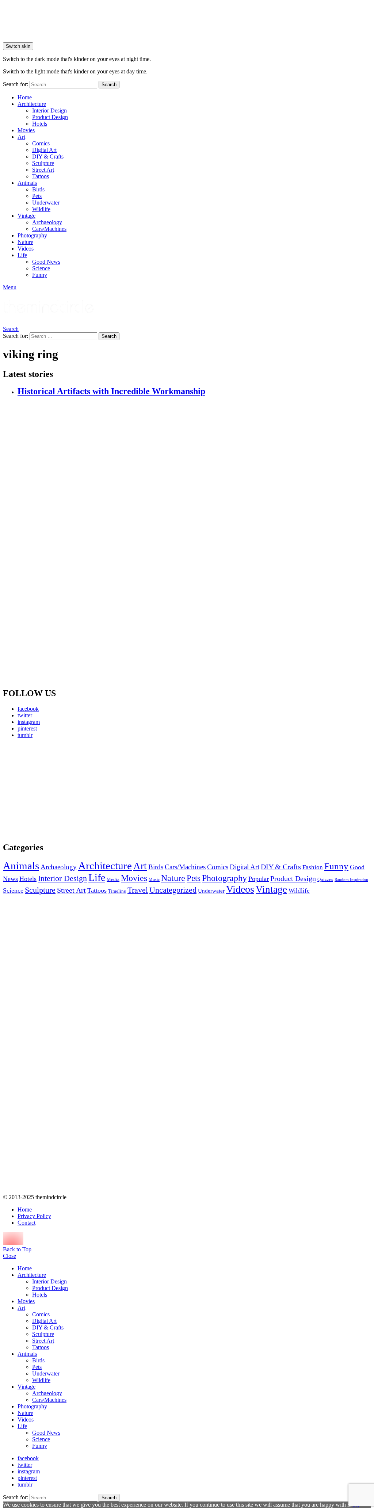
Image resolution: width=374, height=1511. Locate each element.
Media (113, 879)
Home (25, 97)
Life (22, 255)
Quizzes (325, 879)
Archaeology (47, 222)
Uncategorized (172, 889)
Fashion (312, 867)
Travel (137, 890)
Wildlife (41, 209)
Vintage (26, 216)
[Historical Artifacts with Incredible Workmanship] (194, 542)
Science (41, 268)
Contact (26, 1223)
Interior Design (49, 110)
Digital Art (44, 150)
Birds (38, 189)
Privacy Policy (34, 1216)
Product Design (50, 117)
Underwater (46, 202)
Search (109, 84)
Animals (27, 183)
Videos (26, 248)
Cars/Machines (49, 229)
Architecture (32, 104)
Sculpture (43, 163)
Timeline (117, 891)
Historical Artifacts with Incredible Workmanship (111, 391)
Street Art (43, 170)
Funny (39, 275)
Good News (46, 262)
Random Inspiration (351, 880)
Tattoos (40, 176)
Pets (37, 196)
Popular (258, 878)
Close (9, 1256)
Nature (25, 242)
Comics (41, 143)
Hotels (39, 124)
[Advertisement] (61, 790)
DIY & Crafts (48, 156)
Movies (26, 130)
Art (21, 137)
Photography (32, 235)
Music (154, 879)
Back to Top (17, 1249)
